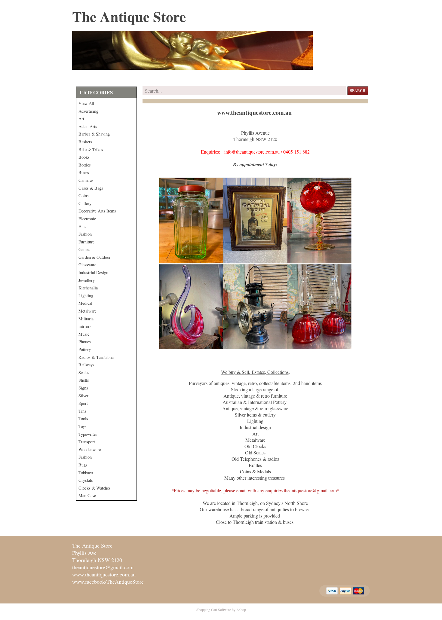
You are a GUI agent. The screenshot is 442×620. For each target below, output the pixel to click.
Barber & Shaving (94, 134)
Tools (83, 418)
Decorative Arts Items (97, 211)
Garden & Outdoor (94, 257)
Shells (83, 380)
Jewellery (86, 280)
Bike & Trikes (90, 149)
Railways (86, 365)
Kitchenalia (88, 288)
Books (84, 157)
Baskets (85, 142)
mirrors (84, 326)
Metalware (87, 311)
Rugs (82, 465)
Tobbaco (85, 472)
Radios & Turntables (96, 357)
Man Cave (87, 495)
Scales (83, 372)
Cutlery (84, 203)
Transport (86, 441)
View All (86, 103)
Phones (84, 341)
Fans (82, 226)
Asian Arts (87, 126)
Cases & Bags (90, 188)
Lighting (85, 295)
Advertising (88, 111)
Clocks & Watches (94, 488)
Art (81, 118)
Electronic (87, 218)
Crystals (85, 480)
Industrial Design (93, 272)
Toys (82, 426)
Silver (83, 396)
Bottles (84, 165)
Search (357, 90)
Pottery (84, 349)
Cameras (86, 180)
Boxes (83, 172)
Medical (85, 303)
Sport (83, 403)
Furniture (86, 242)
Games (84, 249)
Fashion (85, 234)
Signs (83, 388)
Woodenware (89, 449)
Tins (82, 411)
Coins (83, 195)
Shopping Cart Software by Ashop (221, 609)
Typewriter (87, 434)
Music (83, 334)
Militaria (86, 319)
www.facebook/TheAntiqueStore (108, 581)
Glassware (87, 264)
